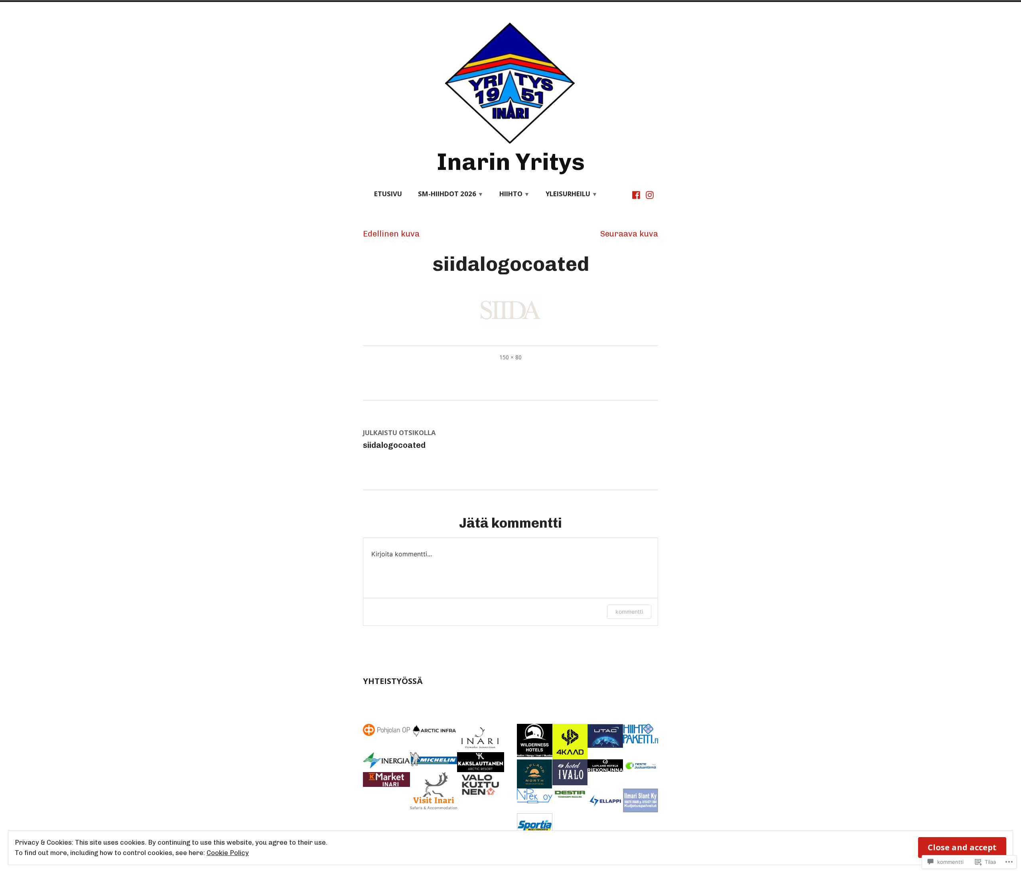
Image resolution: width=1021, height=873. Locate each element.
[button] (386, 729)
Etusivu (388, 193)
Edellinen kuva (391, 233)
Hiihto (510, 193)
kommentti (629, 611)
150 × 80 (510, 357)
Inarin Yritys (511, 162)
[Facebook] (637, 194)
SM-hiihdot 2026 (447, 193)
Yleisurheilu (568, 193)
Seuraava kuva (629, 233)
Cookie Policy (228, 853)
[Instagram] (649, 194)
